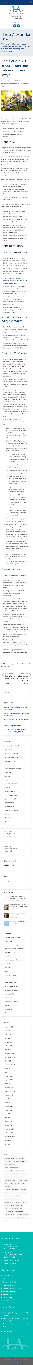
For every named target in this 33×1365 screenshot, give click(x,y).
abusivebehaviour (9, 1158)
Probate (7, 787)
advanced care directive (20, 1161)
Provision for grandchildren (12, 726)
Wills (2, 86)
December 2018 (9, 1129)
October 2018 (9, 1133)
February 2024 (9, 1053)
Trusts (7, 814)
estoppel (6, 1183)
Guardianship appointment (13, 769)
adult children (8, 1161)
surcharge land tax (9, 1214)
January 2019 (9, 1125)
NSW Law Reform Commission (12, 1199)
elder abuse (7, 1180)
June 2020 (8, 1102)
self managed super (11, 791)
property (6, 1205)
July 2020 (8, 1099)
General (16, 84)
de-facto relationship (11, 753)
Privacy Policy (7, 1331)
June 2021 (8, 1084)
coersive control (8, 1170)
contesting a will (11, 664)
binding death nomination (11, 1167)
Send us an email (10, 861)
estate (14, 1180)
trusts (13, 1217)
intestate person (16, 1192)
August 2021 (9, 1080)
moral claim (17, 1196)
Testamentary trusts (22, 1214)
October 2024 (9, 1046)
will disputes (24, 1217)
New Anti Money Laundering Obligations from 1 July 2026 (16, 715)
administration (20, 1158)
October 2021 (9, 1076)
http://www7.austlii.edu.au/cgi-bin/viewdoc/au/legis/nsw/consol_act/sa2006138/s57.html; (15, 281)
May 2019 (8, 1118)
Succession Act (9, 803)
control (6, 1174)
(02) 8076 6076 (16, 19)
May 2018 (8, 1144)
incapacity (23, 1189)
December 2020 (10, 1091)
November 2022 (10, 1065)
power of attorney (9, 1202)
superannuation (9, 806)
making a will (7, 1196)
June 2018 (8, 1140)
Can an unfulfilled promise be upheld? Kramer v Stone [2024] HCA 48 (15, 731)
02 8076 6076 (9, 865)
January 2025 (9, 1042)
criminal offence (15, 1174)
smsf (5, 1208)
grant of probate (8, 1186)
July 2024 (8, 1050)
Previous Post (10, 678)
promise (25, 1202)
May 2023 (8, 1061)
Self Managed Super (11, 795)
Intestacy (7, 1192)
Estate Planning (8, 84)
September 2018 (10, 1136)
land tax (7, 776)
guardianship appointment (11, 1189)
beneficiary (12, 1164)
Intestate (8, 772)
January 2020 (9, 1106)
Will (18, 1217)
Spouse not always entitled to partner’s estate (16, 721)
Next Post (22, 678)
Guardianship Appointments (12, 1288)
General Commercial (9, 1301)
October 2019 (9, 1110)
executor (13, 1183)
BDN (5, 1164)
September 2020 (10, 1095)
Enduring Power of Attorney (14, 757)
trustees (6, 1217)
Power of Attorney (11, 784)
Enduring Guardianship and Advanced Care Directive (15, 708)
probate (18, 1202)
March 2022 (8, 1072)
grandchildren (22, 1183)
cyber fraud (8, 750)
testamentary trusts (11, 810)
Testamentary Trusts (9, 1282)
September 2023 (10, 1057)
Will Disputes (24, 84)
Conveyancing (7, 1298)
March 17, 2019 (15, 81)
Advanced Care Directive (12, 746)
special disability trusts (12, 799)
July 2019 (8, 1114)
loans (6, 780)
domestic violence (16, 1177)
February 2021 (9, 1087)
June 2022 (8, 1068)
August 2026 (9, 1027)
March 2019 (8, 1121)
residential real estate (17, 1205)
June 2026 (8, 1031)
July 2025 (8, 1038)
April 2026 (8, 1034)
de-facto (6, 1177)
